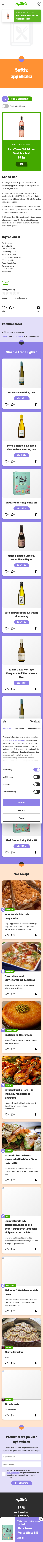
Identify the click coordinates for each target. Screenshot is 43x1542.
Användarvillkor (21, 1512)
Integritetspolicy (21, 1515)
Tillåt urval (21, 810)
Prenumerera (21, 1483)
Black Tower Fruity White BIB (21, 502)
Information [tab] (19, 728)
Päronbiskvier (12, 1404)
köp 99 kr (21, 565)
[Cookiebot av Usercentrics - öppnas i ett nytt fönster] (30, 721)
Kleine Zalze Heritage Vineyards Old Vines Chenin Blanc (21, 673)
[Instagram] (23, 1507)
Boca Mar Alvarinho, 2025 (21, 392)
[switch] (36, 777)
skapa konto (18, 336)
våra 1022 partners (17, 741)
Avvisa (21, 818)
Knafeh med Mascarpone (18, 1035)
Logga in (5, 336)
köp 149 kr (21, 683)
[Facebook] (19, 1507)
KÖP (21, 164)
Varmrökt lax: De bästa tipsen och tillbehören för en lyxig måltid (21, 1159)
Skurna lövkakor (14, 1352)
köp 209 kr (22, 508)
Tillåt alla (21, 802)
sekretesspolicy (13, 1473)
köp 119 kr (21, 455)
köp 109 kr (21, 398)
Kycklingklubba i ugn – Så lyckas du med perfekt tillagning (19, 1094)
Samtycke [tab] (7, 728)
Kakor (6, 283)
